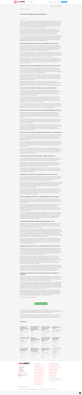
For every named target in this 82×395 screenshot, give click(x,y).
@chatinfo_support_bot (24, 374)
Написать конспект (52, 375)
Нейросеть (51, 1)
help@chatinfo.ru (23, 375)
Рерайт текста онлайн (53, 369)
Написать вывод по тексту (54, 364)
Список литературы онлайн (39, 370)
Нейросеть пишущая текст (39, 367)
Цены (55, 1)
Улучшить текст (37, 381)
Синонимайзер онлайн (53, 370)
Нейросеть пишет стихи (39, 369)
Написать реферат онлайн (54, 366)
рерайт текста (22, 316)
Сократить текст (37, 363)
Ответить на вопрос (53, 373)
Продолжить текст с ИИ (38, 379)
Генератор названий (38, 364)
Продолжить (33, 297)
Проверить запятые (38, 384)
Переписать (28, 297)
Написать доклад (52, 376)
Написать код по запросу (39, 376)
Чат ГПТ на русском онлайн (54, 378)
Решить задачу (37, 366)
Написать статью (37, 378)
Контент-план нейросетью (39, 373)
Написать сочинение (38, 372)
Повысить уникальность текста (55, 367)
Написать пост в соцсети (39, 375)
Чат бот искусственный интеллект (55, 379)
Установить (54, 6)
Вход (59, 1)
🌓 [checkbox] (80, 393)
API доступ (21, 370)
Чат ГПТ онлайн (52, 381)
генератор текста (54, 316)
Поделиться (60, 6)
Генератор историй (52, 372)
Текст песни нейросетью (54, 363)
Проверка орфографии (38, 382)
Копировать (23, 297)
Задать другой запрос (41, 303)
